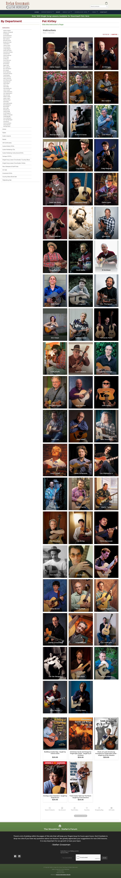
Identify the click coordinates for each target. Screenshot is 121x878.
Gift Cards (111, 810)
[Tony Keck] (81, 660)
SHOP (58, 12)
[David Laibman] (55, 220)
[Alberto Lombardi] (81, 51)
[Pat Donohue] (55, 525)
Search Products (50, 810)
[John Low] (55, 423)
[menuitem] (8, 30)
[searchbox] (99, 6)
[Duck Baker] (81, 254)
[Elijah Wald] (55, 288)
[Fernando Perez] (106, 322)
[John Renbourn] (106, 423)
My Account (62, 810)
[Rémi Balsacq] (55, 559)
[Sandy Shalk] (81, 592)
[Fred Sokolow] (81, 355)
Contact (103, 12)
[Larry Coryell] (55, 457)
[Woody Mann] (81, 694)
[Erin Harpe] (55, 322)
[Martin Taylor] (106, 491)
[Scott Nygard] (106, 592)
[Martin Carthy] (81, 491)
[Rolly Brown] (55, 592)
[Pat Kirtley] (81, 525)
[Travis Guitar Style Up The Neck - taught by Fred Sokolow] (81, 777)
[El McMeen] (106, 254)
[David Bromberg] (81, 186)
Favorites (86, 810)
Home (37, 12)
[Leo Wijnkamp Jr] (106, 457)
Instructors (51, 33)
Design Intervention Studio (63, 874)
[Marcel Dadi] (55, 491)
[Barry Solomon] (81, 84)
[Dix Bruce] (106, 220)
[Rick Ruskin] (81, 559)
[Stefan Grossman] (55, 626)
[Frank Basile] (55, 355)
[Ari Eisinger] (106, 51)
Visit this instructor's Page (52, 24)
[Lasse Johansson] (81, 457)
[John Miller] (81, 423)
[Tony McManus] (106, 660)
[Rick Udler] (106, 559)
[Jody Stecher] (81, 389)
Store (44, 33)
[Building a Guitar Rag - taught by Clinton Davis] (55, 733)
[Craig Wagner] (106, 152)
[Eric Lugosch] (81, 288)
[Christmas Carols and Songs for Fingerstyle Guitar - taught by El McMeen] (81, 733)
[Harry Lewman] (106, 355)
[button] (106, 3)
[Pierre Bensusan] (106, 525)
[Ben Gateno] (106, 84)
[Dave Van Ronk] (55, 186)
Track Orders (74, 810)
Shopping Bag (99, 810)
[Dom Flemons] (55, 254)
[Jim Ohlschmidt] (55, 389)
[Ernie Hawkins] (81, 322)
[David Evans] (106, 186)
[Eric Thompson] (106, 288)
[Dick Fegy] (81, 220)
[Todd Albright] (81, 626)
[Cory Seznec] (81, 152)
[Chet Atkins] (106, 118)
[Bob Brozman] (55, 118)
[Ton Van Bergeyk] (55, 660)
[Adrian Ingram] (55, 51)
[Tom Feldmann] (106, 626)
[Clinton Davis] (55, 152)
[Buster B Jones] (81, 118)
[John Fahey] (106, 389)
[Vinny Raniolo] (55, 694)
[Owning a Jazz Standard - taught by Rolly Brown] (55, 777)
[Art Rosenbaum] (55, 84)
